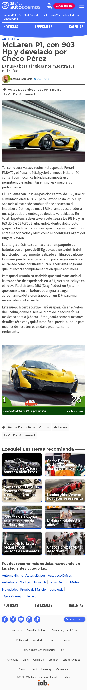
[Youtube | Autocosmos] (21, 619)
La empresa (15, 630)
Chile (26, 659)
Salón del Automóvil (19, 94)
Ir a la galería (75, 411)
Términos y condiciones (64, 630)
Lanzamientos (58, 582)
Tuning (31, 596)
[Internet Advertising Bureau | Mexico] (43, 683)
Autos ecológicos (60, 575)
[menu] (81, 5)
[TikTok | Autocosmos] (37, 619)
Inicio (7, 15)
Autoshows (11, 39)
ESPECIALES (43, 26)
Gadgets (26, 582)
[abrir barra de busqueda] (49, 5)
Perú (34, 669)
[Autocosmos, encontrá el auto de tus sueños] (21, 6)
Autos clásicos (35, 575)
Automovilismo (12, 575)
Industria (40, 582)
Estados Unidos (71, 659)
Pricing (50, 640)
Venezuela (62, 669)
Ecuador (53, 659)
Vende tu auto (64, 6)
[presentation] (43, 376)
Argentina (12, 659)
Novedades (10, 589)
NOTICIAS (11, 26)
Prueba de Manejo (33, 589)
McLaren (57, 89)
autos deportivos (21, 89)
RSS (62, 649)
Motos (75, 582)
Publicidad (65, 640)
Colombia (38, 659)
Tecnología (55, 589)
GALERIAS (76, 26)
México (23, 669)
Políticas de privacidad (29, 640)
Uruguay (46, 669)
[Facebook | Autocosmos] (5, 619)
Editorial (17, 15)
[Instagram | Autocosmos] (29, 619)
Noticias (28, 15)
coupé (42, 89)
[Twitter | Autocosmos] (13, 619)
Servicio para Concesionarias (39, 649)
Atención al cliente (37, 630)
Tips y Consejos (13, 596)
